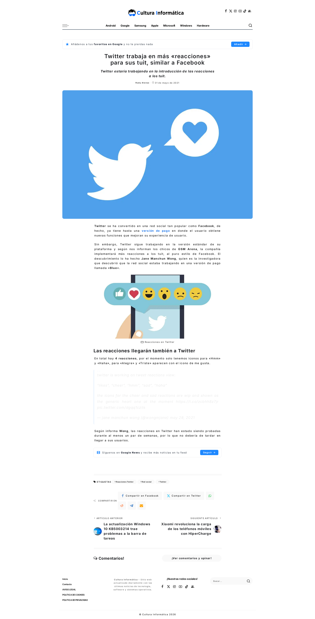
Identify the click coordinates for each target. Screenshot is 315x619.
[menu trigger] (67, 25)
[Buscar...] (250, 25)
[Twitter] (231, 11)
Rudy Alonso (142, 83)
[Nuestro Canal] (250, 11)
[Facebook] (226, 11)
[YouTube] (240, 11)
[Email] (141, 505)
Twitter (163, 482)
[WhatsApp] (210, 496)
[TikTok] (245, 11)
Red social (146, 482)
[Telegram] (132, 505)
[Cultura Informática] (157, 11)
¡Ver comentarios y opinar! (192, 558)
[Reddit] (122, 505)
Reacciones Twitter (124, 482)
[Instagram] (235, 11)
